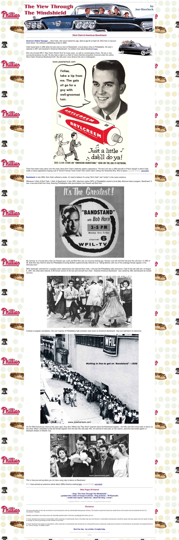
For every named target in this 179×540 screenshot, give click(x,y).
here (95, 49)
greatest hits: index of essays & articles (77, 496)
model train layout (75, 498)
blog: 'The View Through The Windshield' (90, 494)
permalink (145, 171)
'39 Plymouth (112, 496)
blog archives (100, 496)
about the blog (99, 498)
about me (88, 498)
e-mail (109, 498)
